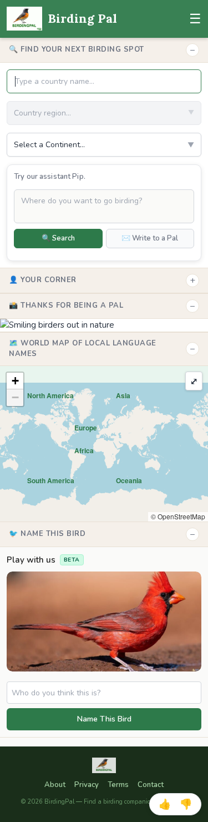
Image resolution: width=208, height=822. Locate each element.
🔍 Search (58, 238)
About (54, 785)
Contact (151, 785)
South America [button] (50, 480)
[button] (15, 381)
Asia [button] (123, 395)
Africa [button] (84, 450)
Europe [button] (85, 428)
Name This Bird (104, 719)
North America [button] (50, 395)
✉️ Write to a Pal (149, 238)
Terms (118, 785)
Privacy (86, 785)
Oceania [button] (129, 480)
